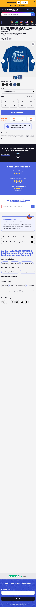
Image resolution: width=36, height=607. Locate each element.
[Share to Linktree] (13, 302)
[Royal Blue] (14, 84)
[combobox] (16, 14)
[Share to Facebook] (8, 302)
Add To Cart (18, 112)
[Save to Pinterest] (17, 302)
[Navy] (10, 84)
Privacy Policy (22, 602)
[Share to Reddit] (22, 302)
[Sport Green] (18, 84)
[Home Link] (11, 10)
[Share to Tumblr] (27, 302)
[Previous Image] (3, 61)
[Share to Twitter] (3, 302)
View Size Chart (30, 96)
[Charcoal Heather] (6, 84)
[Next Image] (33, 61)
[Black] (3, 84)
